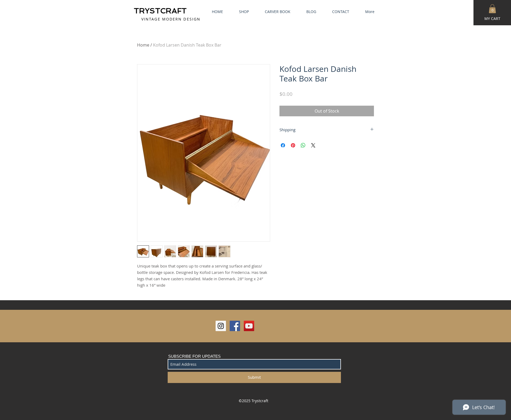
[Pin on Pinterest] (293, 145)
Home (143, 45)
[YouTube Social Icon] (249, 326)
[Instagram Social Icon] (221, 326)
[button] (492, 8)
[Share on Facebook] (283, 145)
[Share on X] (313, 145)
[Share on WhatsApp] (303, 145)
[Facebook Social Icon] (235, 326)
